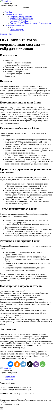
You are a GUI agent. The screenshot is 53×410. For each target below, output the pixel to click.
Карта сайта (10, 377)
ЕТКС (12, 27)
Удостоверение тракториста (21, 19)
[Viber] (36, 364)
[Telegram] (23, 364)
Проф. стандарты (17, 30)
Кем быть (9, 12)
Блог (11, 34)
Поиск (26, 8)
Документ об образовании (21, 16)
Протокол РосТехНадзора (20, 21)
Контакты (9, 379)
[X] (30, 364)
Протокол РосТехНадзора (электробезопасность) (30, 23)
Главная (3, 34)
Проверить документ (14, 14)
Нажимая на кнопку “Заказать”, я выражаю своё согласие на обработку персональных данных (25, 395)
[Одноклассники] (17, 364)
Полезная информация (14, 25)
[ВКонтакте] (10, 364)
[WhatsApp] (42, 364)
